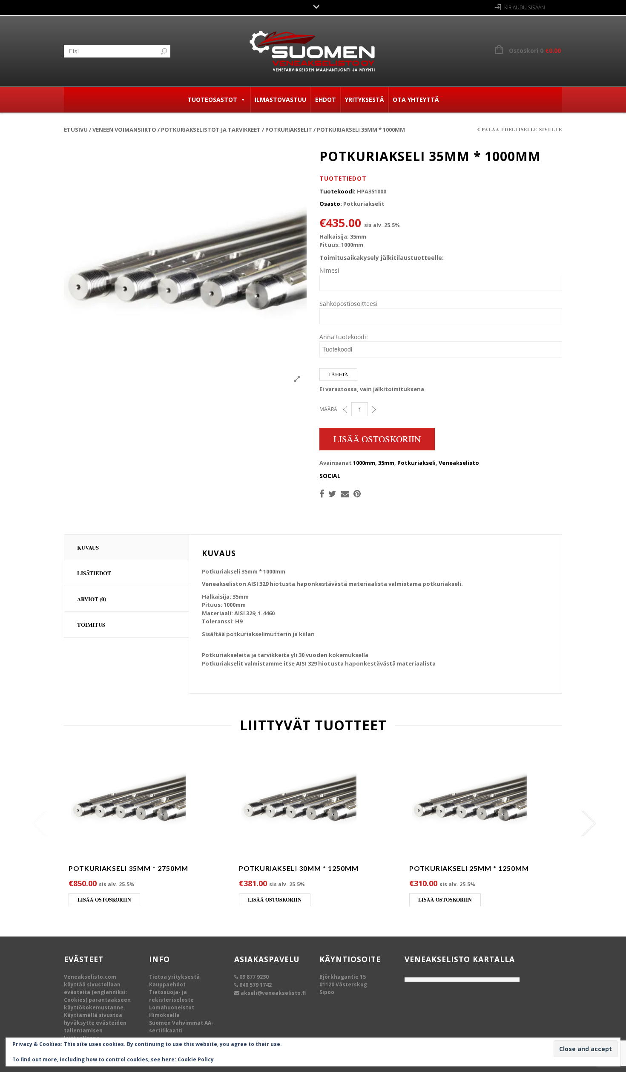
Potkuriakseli (416, 463)
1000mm (364, 463)
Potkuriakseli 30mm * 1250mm (299, 868)
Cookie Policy (196, 1059)
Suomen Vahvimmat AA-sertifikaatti (181, 1026)
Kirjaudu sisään (524, 7)
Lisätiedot (94, 573)
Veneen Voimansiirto (124, 129)
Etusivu (76, 129)
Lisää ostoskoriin (377, 439)
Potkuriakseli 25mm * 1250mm (469, 868)
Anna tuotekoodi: (343, 337)
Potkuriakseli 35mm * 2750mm (128, 868)
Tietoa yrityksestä (174, 976)
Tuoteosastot (212, 99)
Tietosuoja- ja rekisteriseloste (171, 995)
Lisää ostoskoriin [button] (104, 899)
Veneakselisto (459, 463)
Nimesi (329, 270)
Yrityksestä (364, 99)
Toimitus (91, 624)
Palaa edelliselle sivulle (522, 129)
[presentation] (37, 823)
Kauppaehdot (167, 984)
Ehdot (325, 99)
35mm (386, 463)
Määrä (328, 409)
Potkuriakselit (288, 129)
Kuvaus (88, 547)
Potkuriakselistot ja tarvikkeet (211, 129)
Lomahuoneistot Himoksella (171, 1011)
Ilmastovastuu (280, 99)
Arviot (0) (91, 599)
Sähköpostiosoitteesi (348, 304)
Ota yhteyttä (416, 99)
